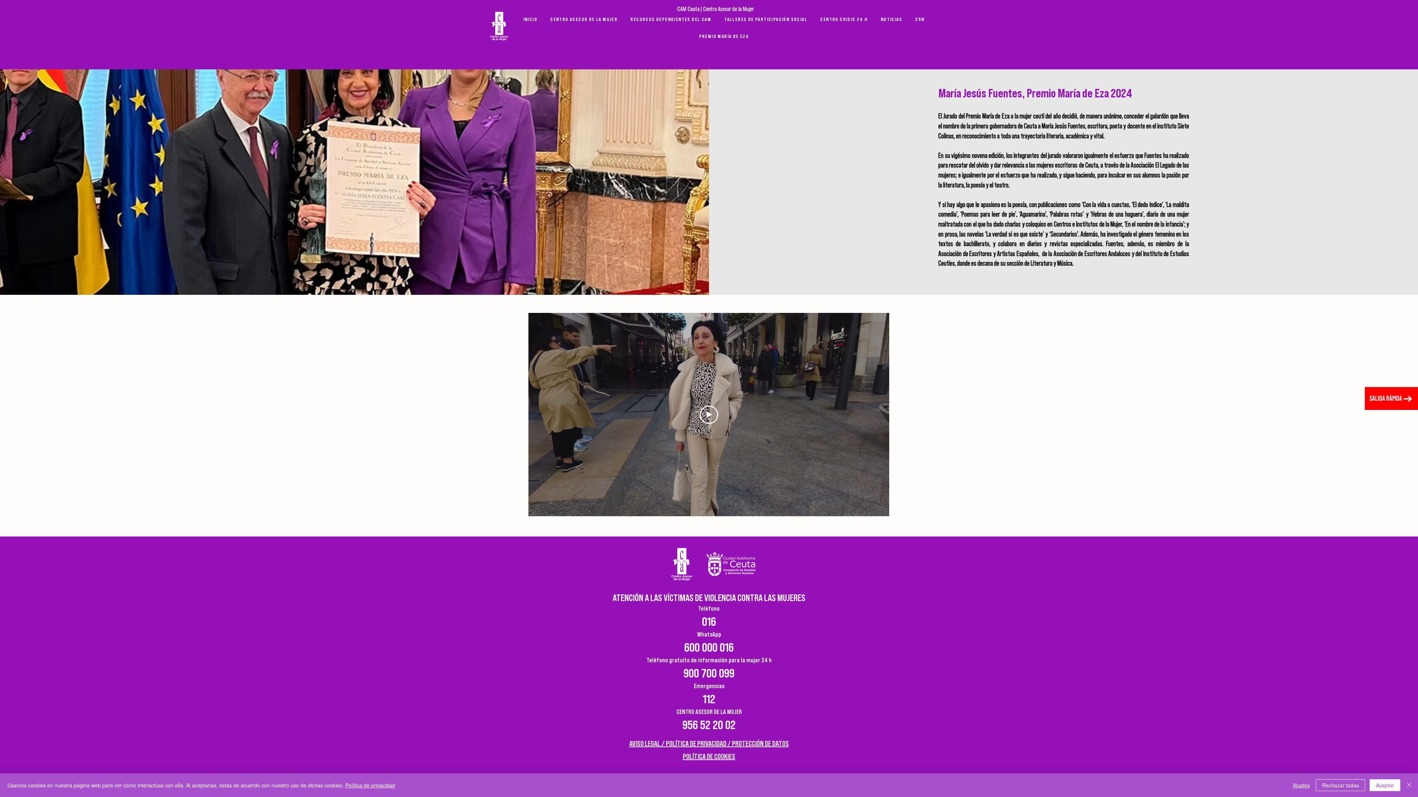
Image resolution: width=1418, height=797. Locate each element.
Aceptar (1385, 785)
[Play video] (709, 415)
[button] (724, 37)
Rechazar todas (1340, 785)
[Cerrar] (1409, 785)
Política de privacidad (370, 785)
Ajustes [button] (1301, 785)
